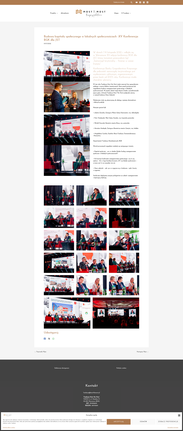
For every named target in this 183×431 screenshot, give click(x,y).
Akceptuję (119, 421)
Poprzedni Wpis (40, 352)
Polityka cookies (121, 368)
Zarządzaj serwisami (173, 427)
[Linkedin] (147, 2)
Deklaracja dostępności (61, 368)
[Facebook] (140, 2)
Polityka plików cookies (9, 427)
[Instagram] (144, 2)
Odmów (143, 421)
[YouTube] (136, 2)
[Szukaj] (131, 2)
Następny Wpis (142, 352)
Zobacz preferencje (168, 421)
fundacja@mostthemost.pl (91, 392)
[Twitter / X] (49, 339)
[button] (179, 415)
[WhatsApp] (53, 339)
